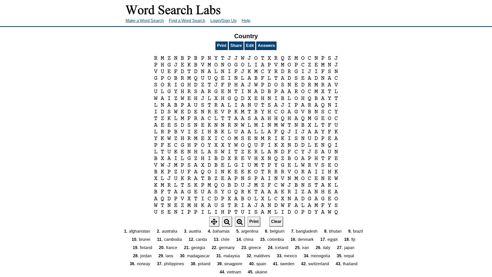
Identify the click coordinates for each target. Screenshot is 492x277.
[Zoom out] (227, 221)
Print (221, 45)
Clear (276, 221)
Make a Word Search (145, 20)
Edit (250, 45)
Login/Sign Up (223, 20)
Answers (266, 45)
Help (246, 20)
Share (236, 45)
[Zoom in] (240, 221)
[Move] (214, 221)
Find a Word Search (187, 20)
